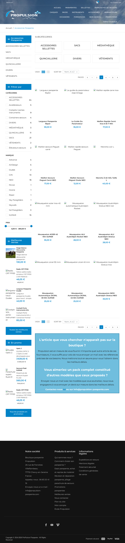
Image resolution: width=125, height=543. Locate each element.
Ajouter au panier (41, 130)
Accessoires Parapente (17, 39)
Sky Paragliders (20, 200)
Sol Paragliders (20, 210)
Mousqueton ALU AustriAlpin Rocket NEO (77, 235)
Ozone (20, 190)
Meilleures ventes (62, 494)
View (37, 72)
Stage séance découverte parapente (21, 250)
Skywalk (20, 205)
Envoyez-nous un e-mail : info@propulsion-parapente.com (36, 490)
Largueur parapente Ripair (48, 122)
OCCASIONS (64, 17)
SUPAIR (20, 215)
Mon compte (60, 505)
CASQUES (54, 12)
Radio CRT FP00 (22, 269)
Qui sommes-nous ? (64, 457)
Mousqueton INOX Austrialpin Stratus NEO (106, 294)
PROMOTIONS (111, 17)
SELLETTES (85, 8)
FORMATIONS (79, 17)
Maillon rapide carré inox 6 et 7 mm (106, 122)
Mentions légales (86, 463)
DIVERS (9, 70)
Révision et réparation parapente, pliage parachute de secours (64, 479)
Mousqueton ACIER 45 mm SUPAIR (48, 235)
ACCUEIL (57, 8)
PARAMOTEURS (110, 12)
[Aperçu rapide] (46, 130)
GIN (20, 175)
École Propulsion (62, 509)
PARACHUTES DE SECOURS (106, 8)
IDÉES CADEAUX (110, 22)
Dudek (20, 170)
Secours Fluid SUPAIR (21, 369)
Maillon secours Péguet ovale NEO (77, 179)
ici (64, 389)
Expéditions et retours (89, 460)
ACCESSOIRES (94, 12)
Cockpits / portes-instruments (20, 111)
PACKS (65, 12)
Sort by (57, 72)
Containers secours (20, 117)
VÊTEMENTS (11, 76)
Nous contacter (61, 498)
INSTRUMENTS (78, 12)
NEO (20, 180)
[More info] (50, 130)
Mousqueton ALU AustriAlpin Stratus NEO (106, 236)
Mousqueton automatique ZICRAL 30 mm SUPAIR (47, 295)
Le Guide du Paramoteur (77, 122)
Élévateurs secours (20, 148)
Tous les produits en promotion (18, 413)
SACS (8, 52)
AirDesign (20, 165)
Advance (20, 160)
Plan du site (60, 501)
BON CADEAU (95, 17)
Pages (81, 77)
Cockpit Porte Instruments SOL (22, 309)
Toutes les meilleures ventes (18, 331)
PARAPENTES (71, 8)
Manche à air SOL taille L (106, 179)
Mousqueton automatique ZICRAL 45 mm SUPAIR (77, 295)
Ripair (20, 195)
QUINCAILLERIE (13, 64)
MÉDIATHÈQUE (13, 58)
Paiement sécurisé (87, 467)
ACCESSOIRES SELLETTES (18, 46)
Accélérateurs (20, 105)
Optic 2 (19, 348)
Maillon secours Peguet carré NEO (48, 179)
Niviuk (20, 185)
